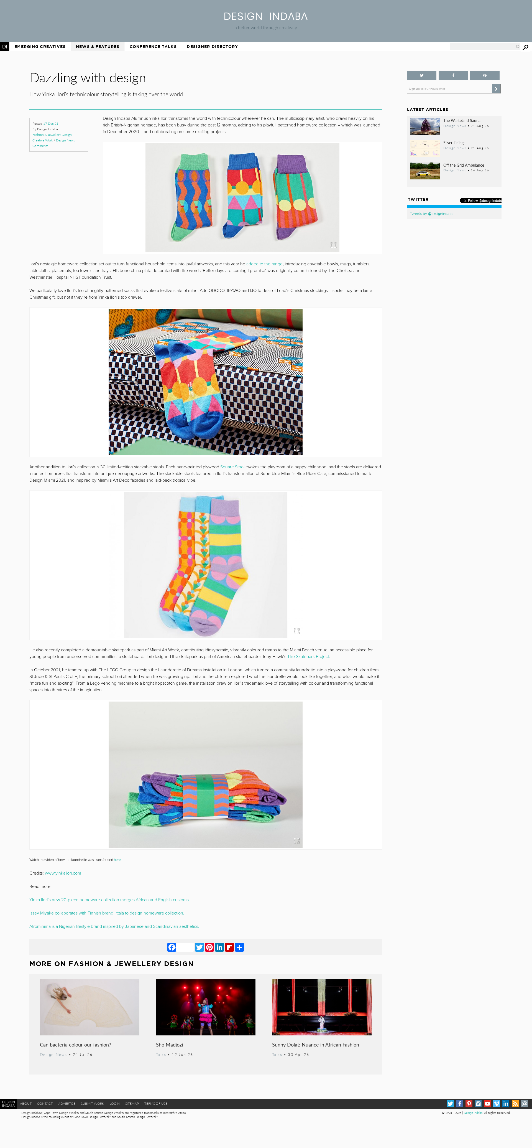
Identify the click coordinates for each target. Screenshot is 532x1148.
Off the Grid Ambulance (463, 165)
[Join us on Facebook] (453, 75)
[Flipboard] (229, 947)
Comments (40, 145)
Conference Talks (153, 46)
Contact (45, 1103)
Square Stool (232, 467)
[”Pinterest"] (485, 75)
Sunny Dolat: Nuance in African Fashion (315, 1044)
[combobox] (485, 46)
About (26, 1103)
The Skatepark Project (308, 656)
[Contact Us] (524, 1103)
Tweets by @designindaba (432, 213)
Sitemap (132, 1103)
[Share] (239, 947)
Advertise (66, 1103)
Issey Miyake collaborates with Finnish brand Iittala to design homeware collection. (106, 913)
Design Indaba (473, 1113)
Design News (65, 140)
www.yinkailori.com (63, 873)
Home (4, 46)
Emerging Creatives (40, 46)
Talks (161, 1054)
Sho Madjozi (169, 1044)
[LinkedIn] (219, 947)
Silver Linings (454, 142)
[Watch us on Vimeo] (496, 1103)
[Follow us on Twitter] (422, 75)
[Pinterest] (209, 947)
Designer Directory (212, 46)
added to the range (264, 264)
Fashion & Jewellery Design (52, 134)
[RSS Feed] (515, 1103)
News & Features (97, 46)
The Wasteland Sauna (461, 120)
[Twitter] (199, 947)
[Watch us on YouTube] (487, 1103)
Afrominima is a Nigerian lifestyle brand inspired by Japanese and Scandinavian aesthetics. (114, 926)
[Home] (266, 18)
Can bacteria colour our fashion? (75, 1044)
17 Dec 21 (50, 123)
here (117, 860)
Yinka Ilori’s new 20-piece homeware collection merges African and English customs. (109, 900)
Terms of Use (155, 1103)
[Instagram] (478, 1103)
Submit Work (92, 1103)
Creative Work (42, 140)
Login (115, 1103)
